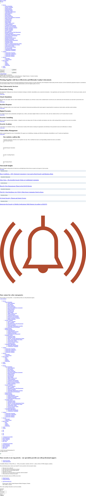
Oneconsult (7, 58)
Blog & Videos (5, 60)
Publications (7, 65)
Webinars (7, 64)
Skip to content (3, 0)
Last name (2, 492)
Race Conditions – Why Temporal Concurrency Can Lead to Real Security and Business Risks (26, 174)
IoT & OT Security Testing (10, 47)
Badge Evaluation (8, 18)
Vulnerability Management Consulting (12, 34)
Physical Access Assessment (10, 26)
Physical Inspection (9, 16)
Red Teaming (7, 14)
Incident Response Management (11, 40)
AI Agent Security (8, 48)
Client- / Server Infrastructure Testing (12, 44)
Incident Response (8, 9)
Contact (4, 67)
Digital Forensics (8, 8)
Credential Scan (8, 19)
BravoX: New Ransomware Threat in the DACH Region (16, 186)
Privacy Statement (6, 439)
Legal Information (6, 437)
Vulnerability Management (10, 11)
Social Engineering (9, 24)
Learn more (2, 94)
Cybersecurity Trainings (10, 54)
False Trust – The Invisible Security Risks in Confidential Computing (19, 180)
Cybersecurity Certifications (10, 53)
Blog (6, 61)
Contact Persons (8, 59)
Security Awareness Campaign (11, 27)
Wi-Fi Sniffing (8, 22)
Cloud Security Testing (9, 45)
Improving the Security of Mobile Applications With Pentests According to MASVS (23, 204)
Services (4, 4)
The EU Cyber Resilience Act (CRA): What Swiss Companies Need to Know (22, 192)
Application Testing (9, 42)
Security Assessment (9, 33)
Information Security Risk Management (13, 32)
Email (1, 493)
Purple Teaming (8, 15)
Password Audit (8, 20)
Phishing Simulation (9, 28)
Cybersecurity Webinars (10, 56)
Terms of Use (5, 440)
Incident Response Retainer (10, 37)
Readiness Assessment (9, 39)
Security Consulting (9, 7)
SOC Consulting (8, 31)
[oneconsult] (6, 455)
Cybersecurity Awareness (10, 52)
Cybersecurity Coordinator (10, 50)
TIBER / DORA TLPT (9, 23)
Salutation (2, 488)
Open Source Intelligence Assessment (12, 17)
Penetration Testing (9, 10)
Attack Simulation (8, 6)
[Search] (2, 71)
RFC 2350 (5, 441)
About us (4, 57)
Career (4, 66)
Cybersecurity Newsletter (8, 436)
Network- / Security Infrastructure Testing (13, 43)
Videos (6, 62)
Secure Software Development (11, 35)
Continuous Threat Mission (10, 25)
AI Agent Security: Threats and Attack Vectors (13, 198)
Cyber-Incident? (3, 73)
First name (2, 491)
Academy (4, 51)
